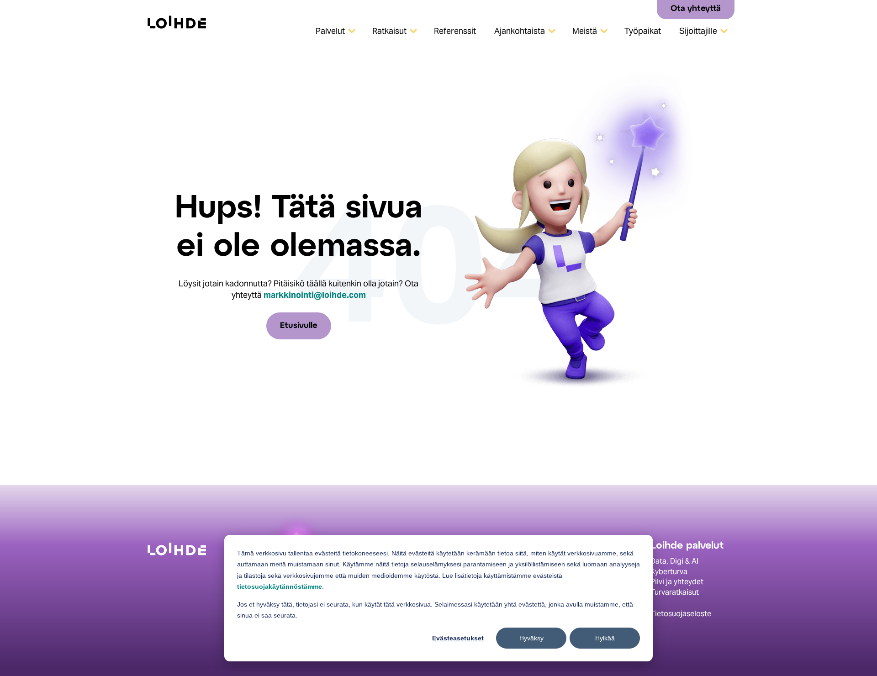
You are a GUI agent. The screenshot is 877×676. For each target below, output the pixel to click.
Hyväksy (531, 638)
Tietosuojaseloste (680, 613)
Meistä (584, 31)
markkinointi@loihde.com (315, 295)
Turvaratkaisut (674, 592)
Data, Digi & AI (674, 561)
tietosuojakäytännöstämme (279, 586)
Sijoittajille (698, 31)
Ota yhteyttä (696, 9)
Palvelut (330, 31)
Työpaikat (642, 31)
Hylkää (605, 638)
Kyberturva (668, 571)
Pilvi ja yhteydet (676, 581)
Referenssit (455, 31)
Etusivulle (298, 326)
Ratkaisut (389, 31)
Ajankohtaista (519, 31)
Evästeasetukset (458, 638)
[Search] (646, 9)
